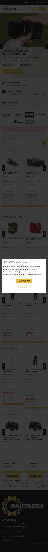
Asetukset (24, 287)
